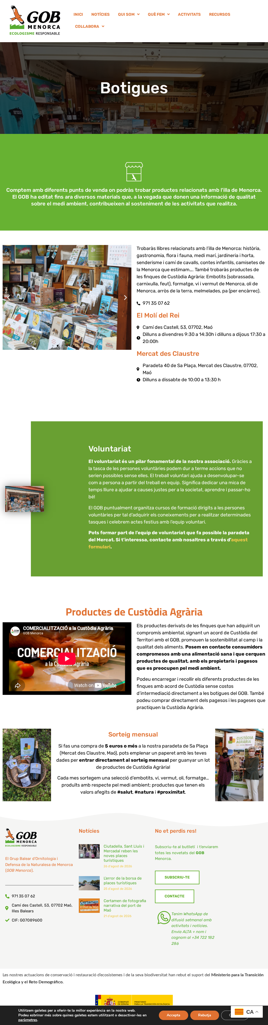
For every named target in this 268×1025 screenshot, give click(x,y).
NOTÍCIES (100, 14)
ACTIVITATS (189, 14)
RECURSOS (219, 14)
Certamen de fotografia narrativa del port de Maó (125, 905)
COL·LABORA (87, 26)
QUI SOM (126, 14)
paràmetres (27, 1020)
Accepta (173, 1015)
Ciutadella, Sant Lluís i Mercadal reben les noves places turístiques (124, 853)
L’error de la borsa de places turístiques (123, 880)
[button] (8, 297)
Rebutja (204, 1015)
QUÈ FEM (156, 14)
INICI (78, 14)
